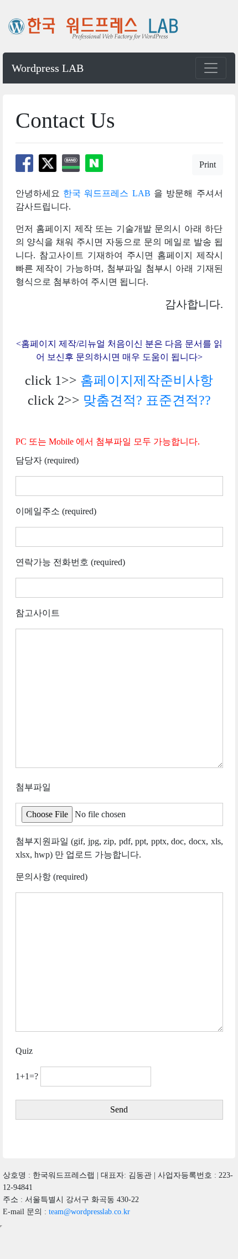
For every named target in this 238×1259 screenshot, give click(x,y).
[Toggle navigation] (210, 68)
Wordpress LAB (48, 68)
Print (207, 164)
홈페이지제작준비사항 (146, 380)
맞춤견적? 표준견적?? (147, 400)
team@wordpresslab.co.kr (89, 1212)
